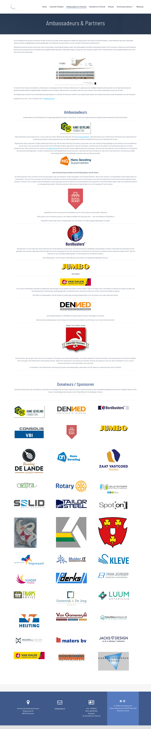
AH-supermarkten (82, 137)
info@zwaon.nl (60, 708)
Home (44, 7)
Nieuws (111, 7)
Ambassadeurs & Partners (76, 7)
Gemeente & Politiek (97, 7)
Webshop (140, 7)
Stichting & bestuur (124, 7)
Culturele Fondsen (57, 7)
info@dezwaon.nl (49, 98)
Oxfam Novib (52, 148)
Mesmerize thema (123, 711)
